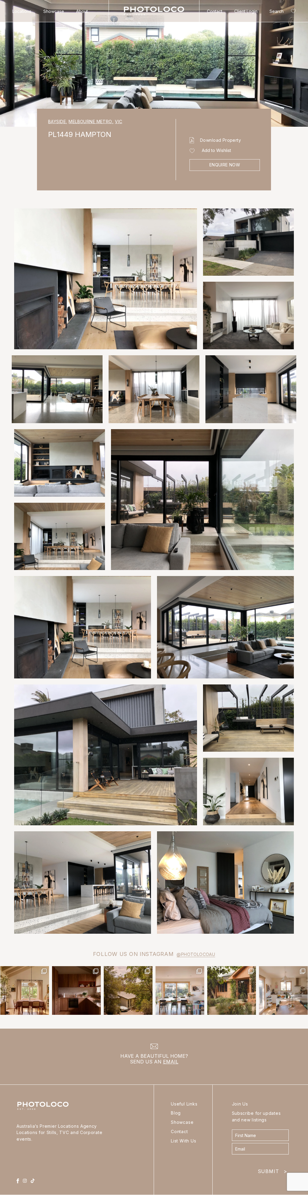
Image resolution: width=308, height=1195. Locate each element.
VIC (118, 121)
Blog (176, 1112)
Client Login (245, 11)
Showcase (53, 11)
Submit (272, 1170)
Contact (214, 11)
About (82, 11)
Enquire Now (224, 164)
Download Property (220, 140)
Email (170, 1062)
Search (277, 11)
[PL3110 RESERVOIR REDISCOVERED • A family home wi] (180, 990)
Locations (21, 11)
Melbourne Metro (91, 121)
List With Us (183, 1140)
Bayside (57, 121)
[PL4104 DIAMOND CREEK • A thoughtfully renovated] (24, 990)
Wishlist (292, 12)
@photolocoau (196, 954)
